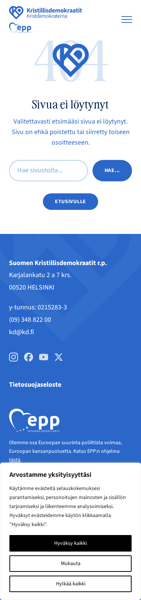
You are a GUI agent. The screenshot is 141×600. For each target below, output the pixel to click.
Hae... (112, 170)
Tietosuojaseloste (35, 384)
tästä (14, 460)
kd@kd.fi (21, 332)
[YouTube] (43, 357)
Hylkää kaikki (70, 584)
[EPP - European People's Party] (20, 28)
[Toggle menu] (126, 19)
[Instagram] (13, 357)
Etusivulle (70, 201)
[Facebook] (28, 357)
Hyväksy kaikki (70, 543)
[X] (58, 357)
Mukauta (70, 563)
